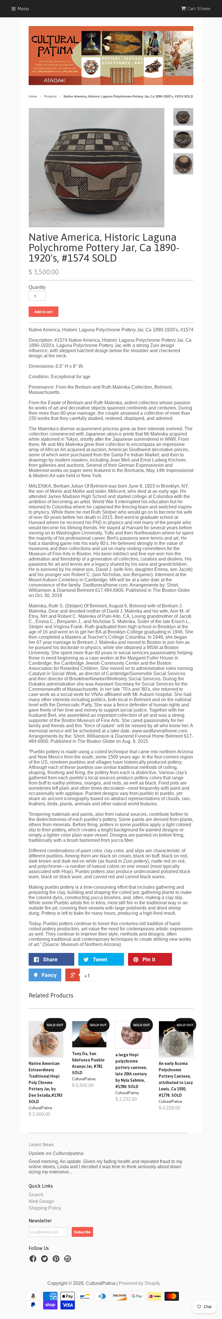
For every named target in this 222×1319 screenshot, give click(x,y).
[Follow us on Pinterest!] (57, 1260)
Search (36, 1194)
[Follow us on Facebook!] (33, 1260)
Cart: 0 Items (199, 8)
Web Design (41, 1201)
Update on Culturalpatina (56, 1153)
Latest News (41, 1144)
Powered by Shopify (139, 1283)
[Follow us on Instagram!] (68, 1260)
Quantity (37, 287)
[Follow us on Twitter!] (45, 1260)
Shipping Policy (45, 1208)
